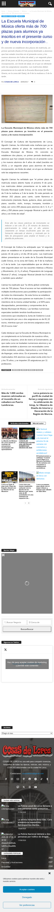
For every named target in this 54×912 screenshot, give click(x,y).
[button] (49, 873)
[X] (11, 89)
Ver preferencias (27, 905)
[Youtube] (36, 787)
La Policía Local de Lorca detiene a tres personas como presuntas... (35, 807)
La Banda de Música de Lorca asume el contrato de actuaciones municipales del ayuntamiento (9, 445)
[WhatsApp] (24, 89)
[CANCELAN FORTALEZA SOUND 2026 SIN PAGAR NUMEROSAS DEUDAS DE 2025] (27, 433)
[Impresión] (37, 89)
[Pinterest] (17, 89)
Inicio (3, 11)
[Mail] (18, 779)
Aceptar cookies (27, 889)
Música (24, 11)
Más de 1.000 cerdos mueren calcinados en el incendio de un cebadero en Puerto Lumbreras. (13, 399)
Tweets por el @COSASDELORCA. (27, 664)
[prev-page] (25, 502)
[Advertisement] (23, 525)
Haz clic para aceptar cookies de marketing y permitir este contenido (27, 664)
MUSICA (31, 370)
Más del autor (38, 423)
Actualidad (5, 867)
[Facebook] (4, 89)
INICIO (24, 370)
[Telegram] (31, 89)
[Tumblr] (47, 779)
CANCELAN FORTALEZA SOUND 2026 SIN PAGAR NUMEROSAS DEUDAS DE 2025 (27, 444)
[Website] (30, 787)
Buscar (27, 629)
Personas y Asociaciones (12, 862)
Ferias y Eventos (13, 11)
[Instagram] (13, 779)
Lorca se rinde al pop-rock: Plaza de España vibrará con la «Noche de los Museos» (8, 488)
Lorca (3, 858)
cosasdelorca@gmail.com (33, 773)
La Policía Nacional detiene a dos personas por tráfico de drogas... (34, 835)
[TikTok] (42, 779)
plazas (39, 370)
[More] (44, 89)
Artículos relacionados (19, 423)
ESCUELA (16, 370)
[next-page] (28, 502)
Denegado (27, 897)
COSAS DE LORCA (11, 82)
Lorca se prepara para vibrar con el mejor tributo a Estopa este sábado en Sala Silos (43, 488)
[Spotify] (30, 779)
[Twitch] (18, 787)
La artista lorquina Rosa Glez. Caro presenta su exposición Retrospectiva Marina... (35, 822)
